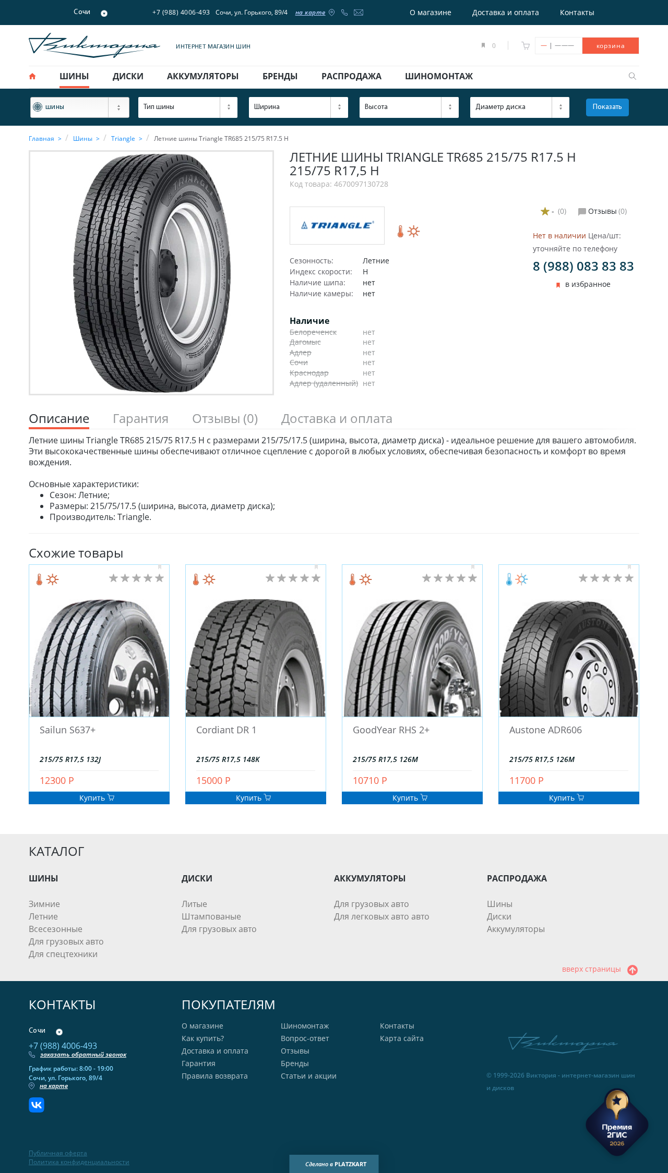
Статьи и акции (309, 1076)
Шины (499, 904)
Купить (93, 798)
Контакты (577, 12)
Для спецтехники (63, 954)
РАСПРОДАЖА (517, 878)
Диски (499, 916)
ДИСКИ (197, 878)
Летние (43, 916)
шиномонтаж (439, 76)
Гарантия (199, 1063)
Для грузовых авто (66, 941)
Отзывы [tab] (225, 418)
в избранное (588, 284)
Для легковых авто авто (382, 916)
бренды (280, 76)
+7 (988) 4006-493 (181, 12)
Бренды (295, 1063)
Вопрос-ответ (305, 1038)
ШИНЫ (43, 878)
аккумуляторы (203, 76)
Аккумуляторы (516, 929)
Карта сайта (402, 1038)
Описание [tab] (59, 418)
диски (128, 76)
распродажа (351, 76)
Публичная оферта (58, 1153)
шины (74, 76)
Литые (194, 904)
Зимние (44, 904)
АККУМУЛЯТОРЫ (370, 878)
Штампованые (211, 916)
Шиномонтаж (305, 1026)
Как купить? (203, 1038)
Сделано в (335, 1164)
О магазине (430, 12)
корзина (611, 45)
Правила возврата (215, 1076)
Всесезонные (55, 929)
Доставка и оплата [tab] (336, 418)
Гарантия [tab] (141, 418)
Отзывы (295, 1051)
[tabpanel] (334, 479)
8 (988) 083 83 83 (583, 265)
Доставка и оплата (505, 12)
